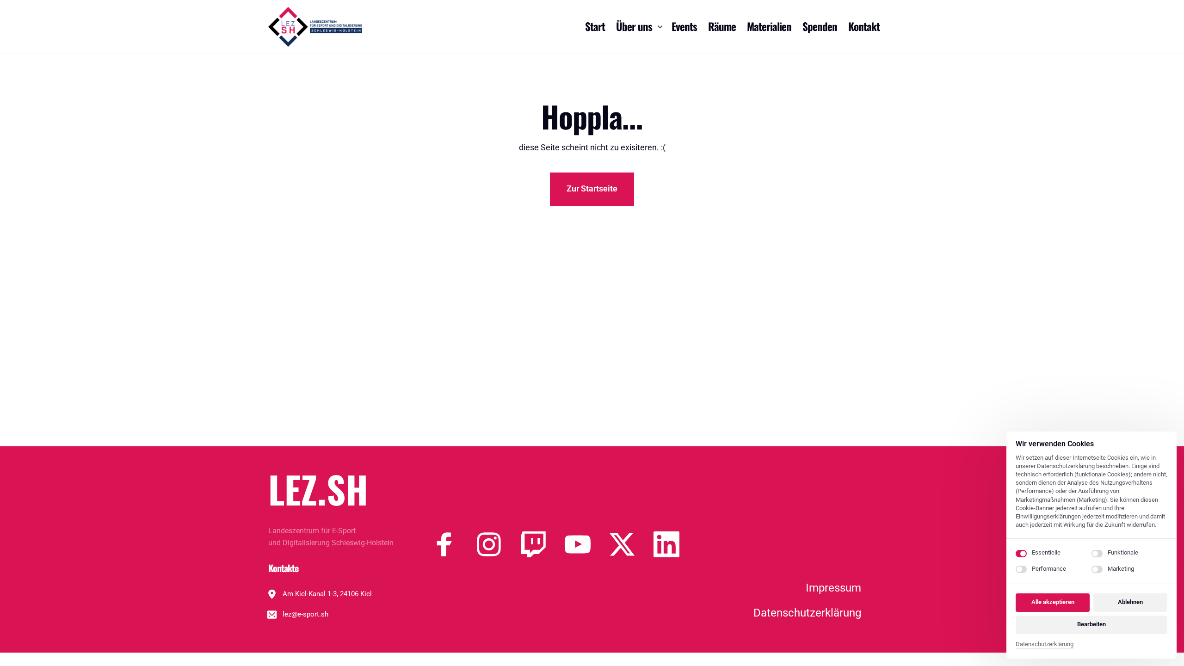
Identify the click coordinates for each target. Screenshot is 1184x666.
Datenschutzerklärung (1044, 645)
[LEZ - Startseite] (315, 27)
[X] (631, 544)
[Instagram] (498, 544)
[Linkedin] (676, 544)
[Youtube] (587, 544)
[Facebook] (454, 544)
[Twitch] (542, 544)
